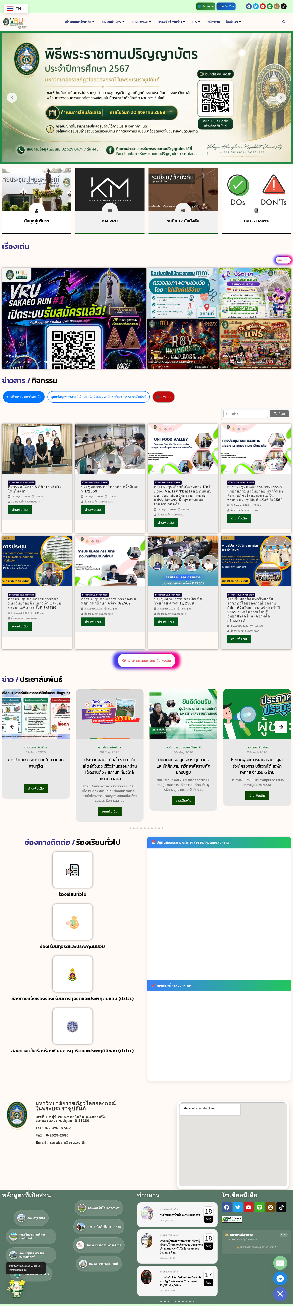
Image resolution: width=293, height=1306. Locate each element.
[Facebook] (249, 6)
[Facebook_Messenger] (280, 1278)
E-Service (140, 22)
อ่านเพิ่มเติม (20, 509)
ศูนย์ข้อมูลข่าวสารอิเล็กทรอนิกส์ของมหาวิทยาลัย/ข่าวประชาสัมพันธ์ (98, 397)
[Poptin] (280, 1263)
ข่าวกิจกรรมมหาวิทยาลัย (23, 397)
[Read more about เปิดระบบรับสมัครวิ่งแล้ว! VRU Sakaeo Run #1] (74, 318)
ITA (194, 22)
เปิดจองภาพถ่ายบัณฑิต (172, 1276)
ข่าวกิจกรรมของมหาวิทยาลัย (21, 482)
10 (193, 1305)
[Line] (270, 6)
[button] (284, 22)
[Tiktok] (284, 6)
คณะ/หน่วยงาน (111, 22)
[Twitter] (256, 6)
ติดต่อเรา (232, 22)
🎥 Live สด (163, 397)
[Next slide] (281, 727)
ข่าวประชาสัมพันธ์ (35, 747)
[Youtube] (263, 6)
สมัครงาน (213, 22)
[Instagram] (277, 6)
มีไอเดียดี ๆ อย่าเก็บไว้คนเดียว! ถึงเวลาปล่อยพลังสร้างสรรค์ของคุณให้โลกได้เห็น (181, 1246)
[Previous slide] (12, 727)
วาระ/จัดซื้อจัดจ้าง (170, 22)
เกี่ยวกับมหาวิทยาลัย (78, 22)
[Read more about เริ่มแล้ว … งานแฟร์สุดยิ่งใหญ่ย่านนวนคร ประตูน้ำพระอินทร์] (255, 344)
